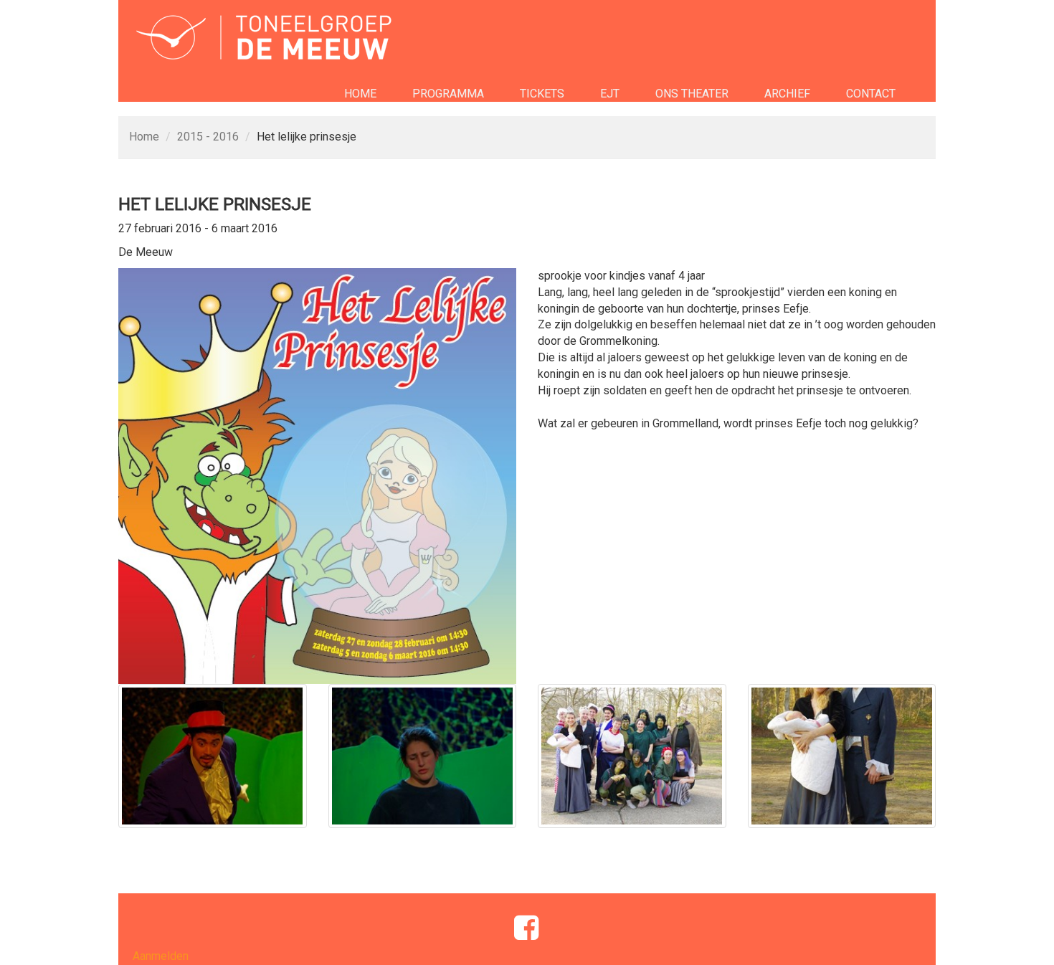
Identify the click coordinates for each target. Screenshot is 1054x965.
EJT (609, 93)
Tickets (542, 93)
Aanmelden (161, 956)
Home (360, 93)
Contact (871, 93)
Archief (787, 93)
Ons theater (691, 93)
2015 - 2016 (208, 136)
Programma (448, 93)
